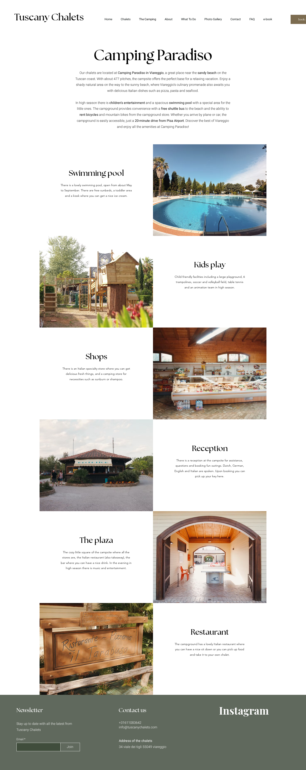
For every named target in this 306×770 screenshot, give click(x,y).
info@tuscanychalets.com (138, 727)
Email (20, 739)
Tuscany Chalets (49, 17)
